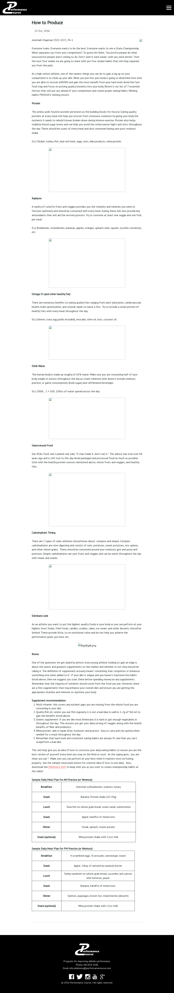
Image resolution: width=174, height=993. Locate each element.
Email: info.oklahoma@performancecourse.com (87, 968)
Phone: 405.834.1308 (87, 964)
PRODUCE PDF (57, 767)
